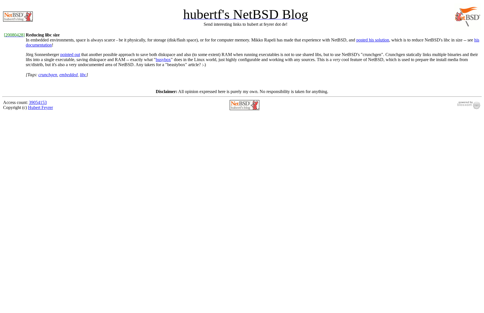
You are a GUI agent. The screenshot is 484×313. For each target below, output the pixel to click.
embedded (68, 74)
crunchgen (47, 74)
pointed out (70, 54)
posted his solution (372, 40)
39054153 (38, 102)
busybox (163, 59)
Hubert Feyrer (40, 107)
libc (83, 74)
